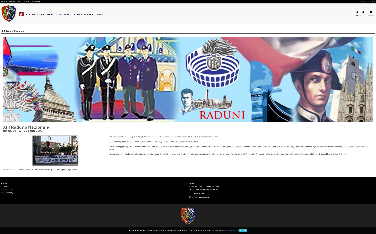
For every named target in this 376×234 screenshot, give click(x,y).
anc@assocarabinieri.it (201, 197)
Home (19, 1)
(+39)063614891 (198, 193)
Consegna (4, 1)
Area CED (6, 186)
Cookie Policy (8, 193)
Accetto (243, 230)
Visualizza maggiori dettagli (230, 230)
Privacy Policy (8, 189)
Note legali (12, 1)
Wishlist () (371, 1)
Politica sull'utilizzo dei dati (33, 1)
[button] (30, 14)
